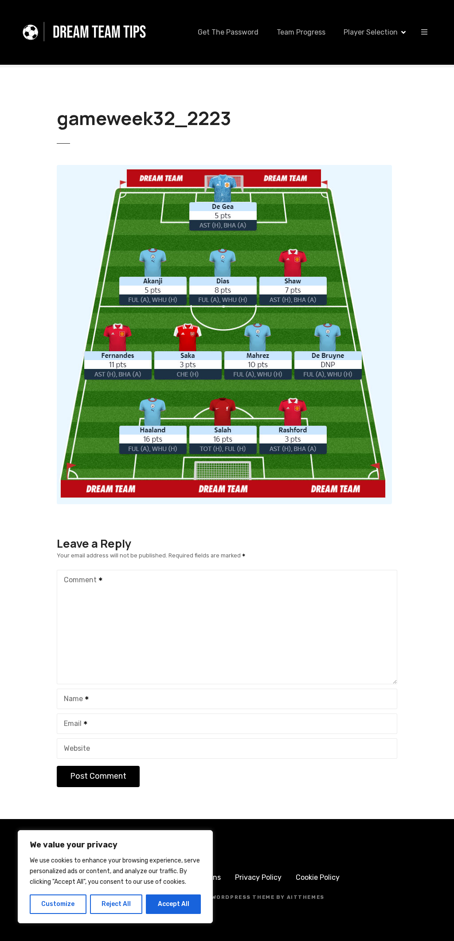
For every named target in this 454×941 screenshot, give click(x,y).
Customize (57, 904)
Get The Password (228, 32)
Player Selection (371, 32)
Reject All (116, 904)
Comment (77, 581)
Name (71, 699)
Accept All (173, 904)
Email (70, 724)
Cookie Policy (318, 877)
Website (77, 748)
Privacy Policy (258, 877)
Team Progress (301, 32)
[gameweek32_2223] (224, 170)
